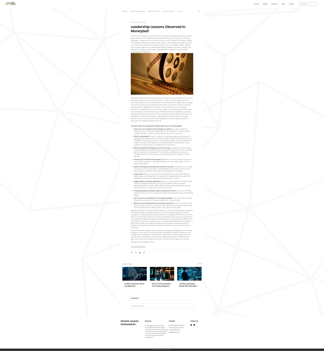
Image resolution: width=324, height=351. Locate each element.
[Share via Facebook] (131, 252)
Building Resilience (154, 11)
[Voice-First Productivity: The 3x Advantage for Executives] (162, 274)
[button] (275, 4)
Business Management (138, 11)
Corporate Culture (168, 11)
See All (200, 264)
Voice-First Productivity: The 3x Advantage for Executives (161, 285)
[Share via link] (144, 252)
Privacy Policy (166, 349)
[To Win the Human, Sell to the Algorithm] (134, 274)
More (179, 11)
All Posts (124, 11)
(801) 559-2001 (175, 330)
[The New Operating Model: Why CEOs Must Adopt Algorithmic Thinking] (189, 274)
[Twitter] (191, 325)
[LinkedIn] (194, 325)
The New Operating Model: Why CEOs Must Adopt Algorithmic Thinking (188, 285)
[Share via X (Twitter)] (136, 252)
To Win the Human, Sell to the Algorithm (134, 285)
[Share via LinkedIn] (140, 252)
